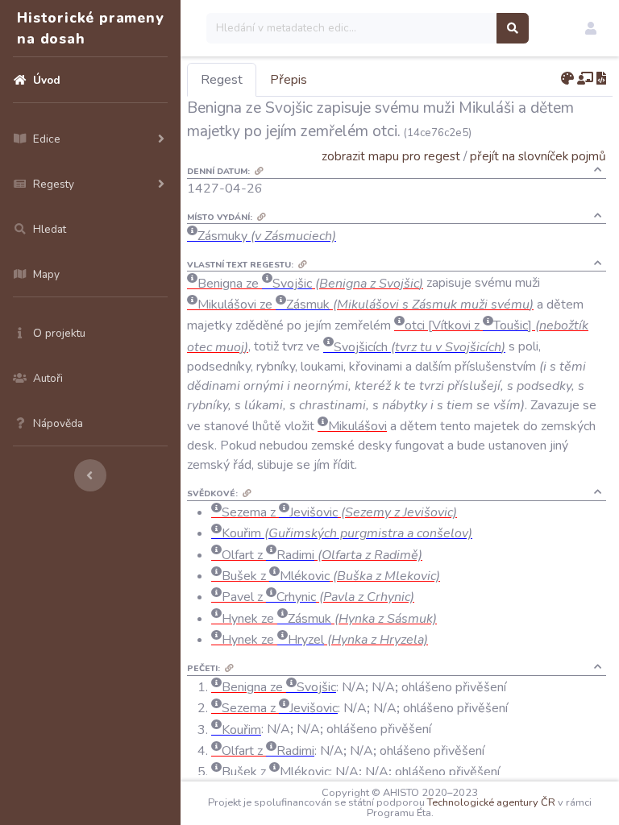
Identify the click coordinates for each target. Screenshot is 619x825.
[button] (590, 28)
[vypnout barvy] (567, 79)
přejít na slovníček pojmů (538, 155)
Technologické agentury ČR (491, 802)
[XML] (601, 79)
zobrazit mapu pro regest (391, 155)
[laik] (585, 79)
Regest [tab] (222, 80)
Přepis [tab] (288, 80)
